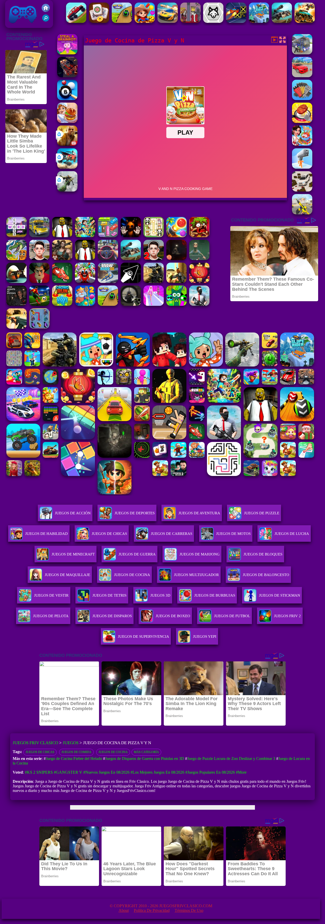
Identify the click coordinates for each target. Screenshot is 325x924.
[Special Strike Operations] (16, 327)
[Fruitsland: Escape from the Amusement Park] (85, 281)
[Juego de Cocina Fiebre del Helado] (302, 144)
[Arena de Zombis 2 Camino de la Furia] (67, 76)
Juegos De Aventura (199, 513)
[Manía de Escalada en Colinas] (76, 21)
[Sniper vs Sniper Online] (131, 304)
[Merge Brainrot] (16, 259)
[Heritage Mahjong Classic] (99, 21)
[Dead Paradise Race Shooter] (305, 21)
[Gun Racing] (167, 21)
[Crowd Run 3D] (62, 304)
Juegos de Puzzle (261, 513)
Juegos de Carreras (171, 534)
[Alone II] (176, 259)
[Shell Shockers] (16, 281)
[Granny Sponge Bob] (62, 236)
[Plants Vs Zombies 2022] (199, 236)
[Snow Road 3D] (108, 281)
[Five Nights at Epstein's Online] (16, 304)
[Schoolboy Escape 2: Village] (153, 259)
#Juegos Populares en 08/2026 (210, 772)
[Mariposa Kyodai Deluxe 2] (39, 327)
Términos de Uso (189, 910)
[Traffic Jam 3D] (108, 259)
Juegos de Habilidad (46, 534)
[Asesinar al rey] (190, 21)
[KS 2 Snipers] (67, 190)
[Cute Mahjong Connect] (153, 236)
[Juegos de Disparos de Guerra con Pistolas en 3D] (302, 213)
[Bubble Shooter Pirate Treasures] (176, 236)
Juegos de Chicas (109, 534)
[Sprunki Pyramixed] (176, 304)
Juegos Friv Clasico (17, 7)
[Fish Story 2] (85, 304)
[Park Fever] (108, 236)
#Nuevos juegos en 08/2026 (106, 772)
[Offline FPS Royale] (199, 304)
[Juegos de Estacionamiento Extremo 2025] (302, 76)
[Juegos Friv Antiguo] (46, 10)
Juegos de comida (76, 752)
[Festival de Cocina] (67, 121)
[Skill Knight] (62, 281)
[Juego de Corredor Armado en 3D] (302, 167)
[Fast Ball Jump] (122, 21)
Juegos (70, 742)
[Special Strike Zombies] (62, 259)
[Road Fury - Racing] (67, 167)
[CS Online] (153, 281)
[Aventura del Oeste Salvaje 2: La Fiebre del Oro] (145, 21)
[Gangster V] (67, 144)
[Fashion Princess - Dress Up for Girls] (153, 304)
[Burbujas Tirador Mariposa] (199, 281)
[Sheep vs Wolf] (213, 21)
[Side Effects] (199, 259)
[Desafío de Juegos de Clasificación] (302, 99)
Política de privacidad (152, 910)
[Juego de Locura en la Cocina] (302, 121)
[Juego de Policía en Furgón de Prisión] (302, 53)
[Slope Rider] (259, 21)
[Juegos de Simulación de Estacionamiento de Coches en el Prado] (302, 190)
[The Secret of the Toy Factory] (131, 236)
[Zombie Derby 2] (282, 21)
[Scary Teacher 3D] (39, 281)
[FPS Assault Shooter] (176, 281)
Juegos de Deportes (135, 513)
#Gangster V (68, 772)
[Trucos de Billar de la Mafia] (67, 99)
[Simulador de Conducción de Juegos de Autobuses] (39, 236)
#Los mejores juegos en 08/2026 (157, 772)
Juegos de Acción (73, 513)
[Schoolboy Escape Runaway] (39, 259)
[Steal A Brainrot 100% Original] (67, 53)
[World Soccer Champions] (39, 304)
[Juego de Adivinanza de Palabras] (16, 236)
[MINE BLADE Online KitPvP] (85, 236)
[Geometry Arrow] (131, 281)
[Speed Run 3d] (236, 21)
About (124, 910)
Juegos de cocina (113, 752)
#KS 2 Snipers (39, 772)
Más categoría (146, 752)
